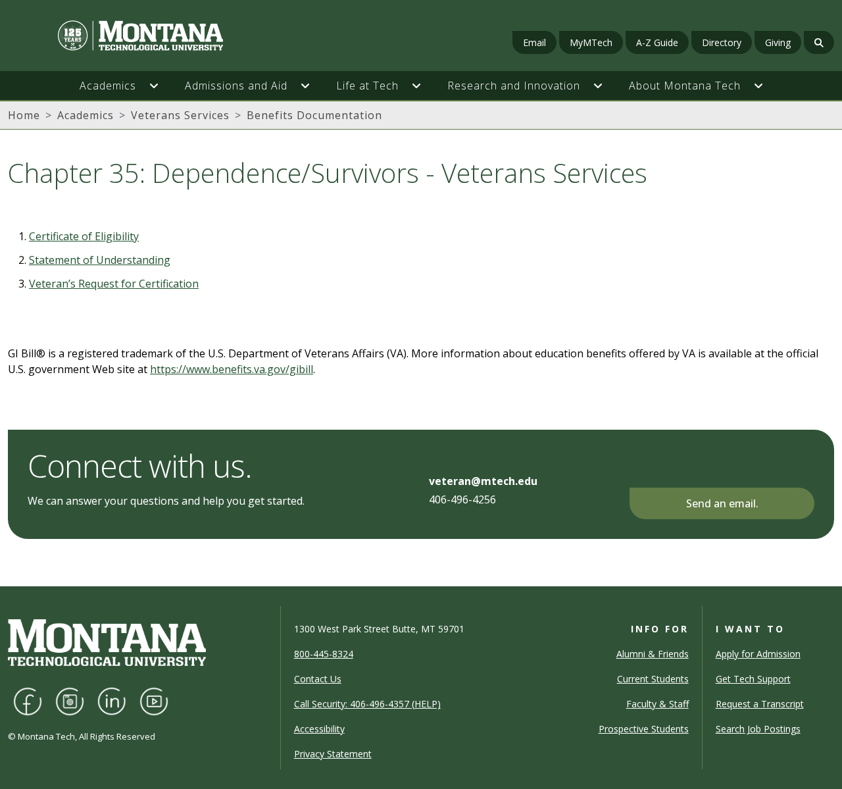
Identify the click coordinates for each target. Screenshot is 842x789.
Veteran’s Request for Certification (114, 283)
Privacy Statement (333, 754)
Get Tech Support (753, 679)
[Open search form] (819, 42)
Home (24, 115)
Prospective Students (644, 729)
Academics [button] (108, 85)
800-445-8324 (323, 654)
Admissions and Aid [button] (236, 85)
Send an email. (722, 503)
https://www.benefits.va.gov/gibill (231, 369)
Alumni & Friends (652, 654)
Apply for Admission (758, 654)
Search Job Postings (758, 729)
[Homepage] (146, 35)
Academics (85, 115)
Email (534, 42)
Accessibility (319, 729)
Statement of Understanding (99, 260)
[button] (160, 85)
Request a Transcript (760, 704)
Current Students (653, 679)
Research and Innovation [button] (513, 85)
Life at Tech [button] (367, 85)
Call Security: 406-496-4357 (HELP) (367, 704)
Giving (778, 42)
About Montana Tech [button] (685, 85)
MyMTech (591, 42)
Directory (721, 42)
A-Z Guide (657, 42)
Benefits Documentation (314, 115)
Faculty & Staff (657, 704)
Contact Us (317, 679)
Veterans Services (180, 115)
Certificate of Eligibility (84, 236)
